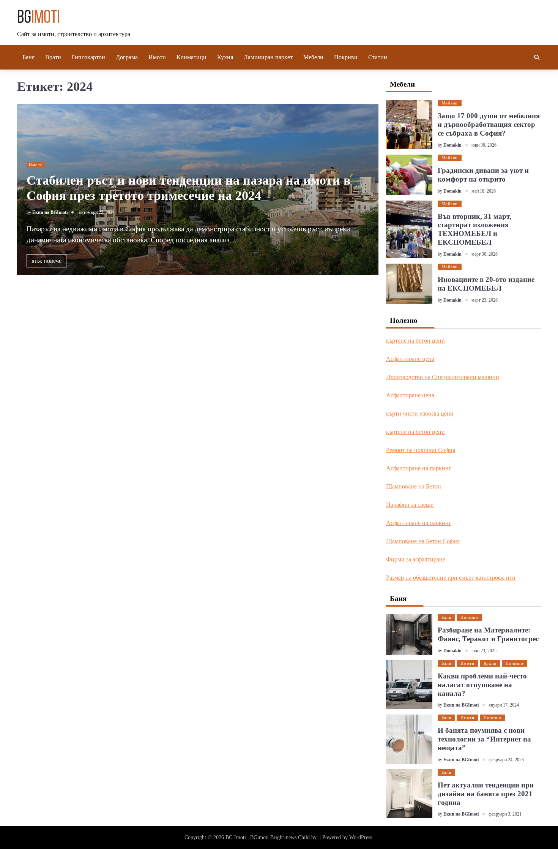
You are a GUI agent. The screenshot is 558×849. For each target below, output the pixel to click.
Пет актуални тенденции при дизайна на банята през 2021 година (486, 793)
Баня (28, 57)
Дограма (127, 57)
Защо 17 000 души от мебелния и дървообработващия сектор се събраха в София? (489, 124)
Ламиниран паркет (268, 57)
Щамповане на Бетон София (423, 541)
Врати (53, 57)
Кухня (225, 57)
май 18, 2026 (483, 191)
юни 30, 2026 (484, 145)
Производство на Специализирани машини (442, 377)
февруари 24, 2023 (506, 759)
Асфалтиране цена (410, 359)
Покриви (346, 57)
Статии (377, 57)
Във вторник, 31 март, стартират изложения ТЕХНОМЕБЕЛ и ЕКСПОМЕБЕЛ (474, 229)
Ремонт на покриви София (420, 450)
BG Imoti (235, 837)
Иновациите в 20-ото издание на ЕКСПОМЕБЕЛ (486, 283)
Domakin (452, 145)
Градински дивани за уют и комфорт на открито (483, 174)
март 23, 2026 (484, 300)
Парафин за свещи (410, 504)
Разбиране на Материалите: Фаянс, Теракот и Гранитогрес (488, 634)
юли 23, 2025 (484, 650)
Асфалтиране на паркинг (418, 468)
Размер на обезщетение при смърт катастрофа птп (450, 577)
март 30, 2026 (484, 254)
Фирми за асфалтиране (415, 559)
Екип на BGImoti (50, 212)
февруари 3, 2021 (505, 814)
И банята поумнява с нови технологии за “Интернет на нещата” (484, 739)
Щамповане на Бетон (413, 486)
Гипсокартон (88, 57)
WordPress (360, 837)
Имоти (157, 57)
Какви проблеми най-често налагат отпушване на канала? (482, 684)
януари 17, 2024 (504, 705)
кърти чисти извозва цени (420, 413)
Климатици (191, 57)
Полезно (469, 617)
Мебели (313, 57)
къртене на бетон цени (415, 340)
